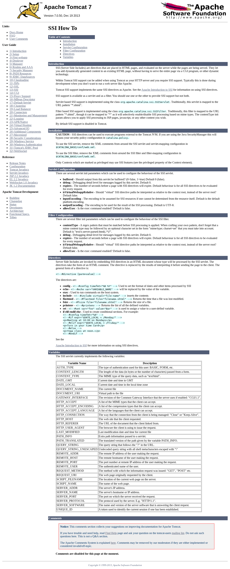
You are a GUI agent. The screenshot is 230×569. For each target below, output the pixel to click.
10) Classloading (19, 80)
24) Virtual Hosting (20, 125)
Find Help (111, 533)
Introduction (70, 40)
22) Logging (17, 118)
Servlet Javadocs (19, 172)
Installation (69, 44)
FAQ (12, 35)
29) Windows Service (22, 141)
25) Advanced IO (19, 128)
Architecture (17, 210)
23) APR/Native (19, 121)
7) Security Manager (21, 70)
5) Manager (16, 63)
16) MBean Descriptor (22, 99)
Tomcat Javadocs (19, 169)
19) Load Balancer (20, 109)
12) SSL (14, 86)
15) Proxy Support (20, 96)
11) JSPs (14, 83)
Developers (16, 207)
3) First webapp (18, 57)
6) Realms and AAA (21, 67)
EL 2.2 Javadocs (19, 179)
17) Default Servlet (20, 102)
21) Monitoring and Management (28, 115)
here (113, 542)
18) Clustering (18, 105)
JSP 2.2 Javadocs (19, 176)
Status (13, 204)
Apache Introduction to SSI (156, 89)
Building (14, 197)
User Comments (19, 38)
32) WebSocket (18, 151)
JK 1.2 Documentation (22, 185)
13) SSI (14, 89)
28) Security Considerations (25, 138)
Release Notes (18, 163)
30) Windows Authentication (26, 144)
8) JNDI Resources (20, 73)
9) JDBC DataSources (22, 76)
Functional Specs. (20, 214)
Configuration (17, 166)
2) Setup (14, 54)
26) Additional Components (25, 131)
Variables (68, 57)
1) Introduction (18, 51)
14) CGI (14, 92)
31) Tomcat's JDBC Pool (24, 147)
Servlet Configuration (75, 47)
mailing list (178, 533)
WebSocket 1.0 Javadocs (24, 182)
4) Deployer (16, 60)
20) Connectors (18, 112)
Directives (68, 53)
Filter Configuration (74, 50)
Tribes (13, 217)
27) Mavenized (18, 134)
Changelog (16, 201)
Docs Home (16, 32)
